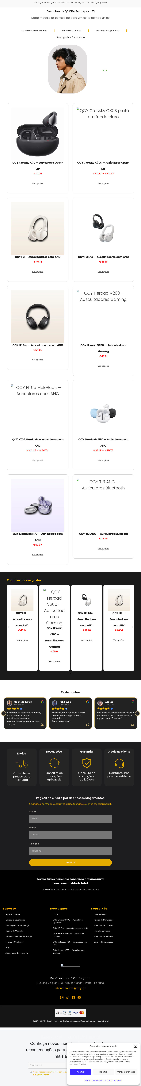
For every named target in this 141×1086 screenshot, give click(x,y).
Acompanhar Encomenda (71, 37)
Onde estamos (100, 914)
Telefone (34, 844)
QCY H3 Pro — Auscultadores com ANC (70, 928)
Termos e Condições (14, 942)
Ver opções (37, 183)
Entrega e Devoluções (15, 920)
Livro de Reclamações (103, 942)
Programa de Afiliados (103, 936)
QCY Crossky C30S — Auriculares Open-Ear (68, 921)
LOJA (55, 914)
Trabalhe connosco (102, 931)
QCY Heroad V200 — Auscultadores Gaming (68, 951)
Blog (7, 947)
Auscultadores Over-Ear (34, 30)
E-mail (32, 828)
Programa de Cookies (93, 1080)
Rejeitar (103, 1071)
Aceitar (81, 1071)
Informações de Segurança (17, 925)
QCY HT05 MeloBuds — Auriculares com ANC (68, 934)
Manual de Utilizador (14, 931)
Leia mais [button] (11, 725)
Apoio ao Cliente (13, 914)
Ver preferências (126, 1071)
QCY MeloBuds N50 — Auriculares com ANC (70, 943)
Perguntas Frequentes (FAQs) (19, 936)
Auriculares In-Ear (71, 30)
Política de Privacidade (112, 1080)
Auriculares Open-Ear (107, 30)
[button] (135, 1046)
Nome (32, 812)
